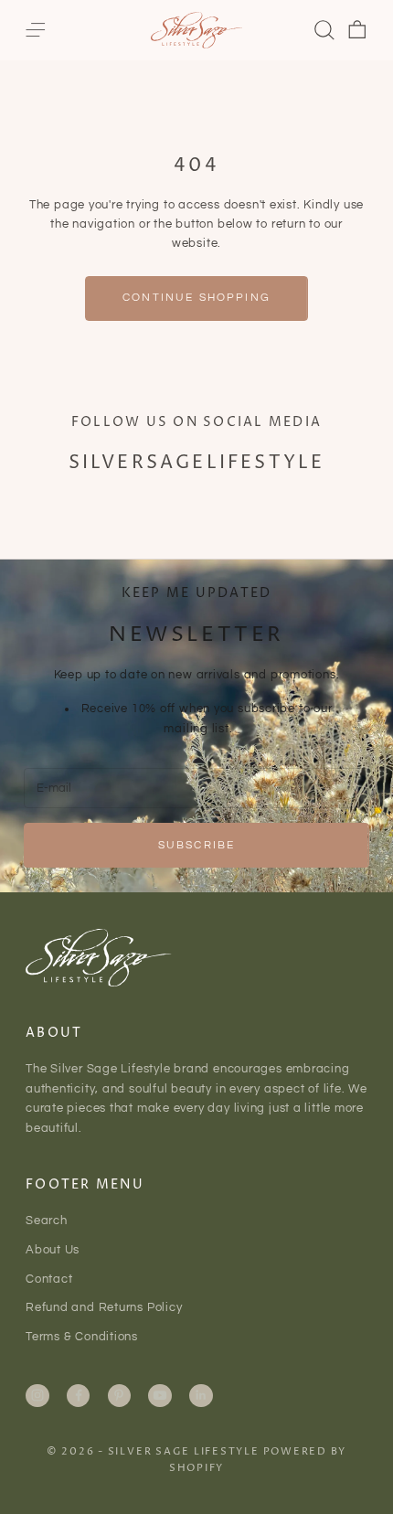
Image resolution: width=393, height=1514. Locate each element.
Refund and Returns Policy (104, 1307)
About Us (53, 1249)
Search (47, 1220)
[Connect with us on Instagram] (37, 1395)
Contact (49, 1279)
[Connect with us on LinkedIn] (201, 1395)
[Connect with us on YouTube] (160, 1395)
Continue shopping (196, 298)
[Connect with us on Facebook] (78, 1395)
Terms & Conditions (82, 1336)
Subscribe (196, 845)
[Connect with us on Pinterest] (119, 1395)
